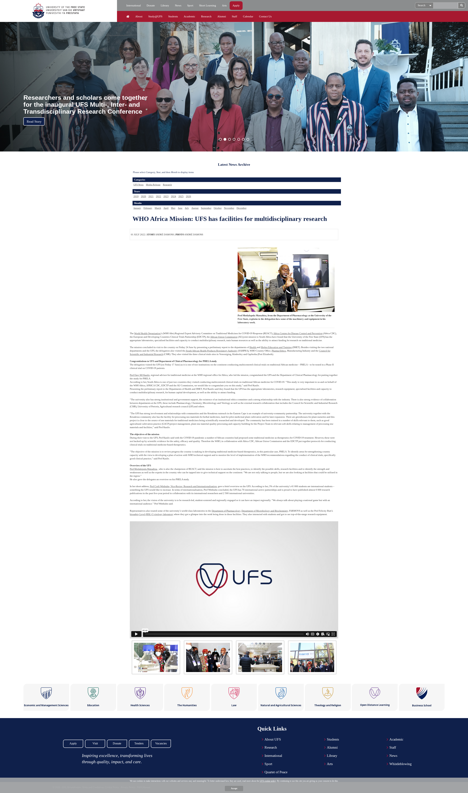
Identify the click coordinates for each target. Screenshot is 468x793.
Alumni (221, 16)
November (229, 208)
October (218, 208)
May (173, 208)
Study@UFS (155, 16)
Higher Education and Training (276, 347)
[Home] (127, 16)
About (138, 16)
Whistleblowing (400, 764)
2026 (188, 196)
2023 (166, 196)
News (178, 5)
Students (173, 16)
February (148, 208)
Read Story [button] (34, 121)
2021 (151, 196)
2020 (143, 196)
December (241, 208)
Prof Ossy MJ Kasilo (140, 375)
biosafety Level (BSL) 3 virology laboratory (151, 514)
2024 (173, 196)
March (158, 208)
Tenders (139, 743)
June (180, 208)
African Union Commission (223, 336)
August (195, 208)
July (187, 208)
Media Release (153, 184)
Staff (234, 16)
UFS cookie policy (268, 781)
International (133, 5)
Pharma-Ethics (279, 350)
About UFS (273, 739)
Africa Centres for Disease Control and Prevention (297, 333)
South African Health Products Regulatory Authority (211, 350)
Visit (95, 743)
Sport (190, 5)
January (137, 208)
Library (165, 5)
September (206, 208)
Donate (151, 5)
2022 (158, 196)
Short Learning (207, 5)
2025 (181, 196)
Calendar (248, 16)
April (166, 208)
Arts (224, 5)
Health (253, 347)
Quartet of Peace (276, 772)
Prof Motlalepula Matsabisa (143, 469)
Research (206, 16)
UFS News (138, 184)
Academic (189, 16)
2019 (136, 196)
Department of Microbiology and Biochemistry (264, 510)
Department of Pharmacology (226, 510)
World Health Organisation (147, 333)
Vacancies (161, 743)
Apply (236, 5)
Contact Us (265, 16)
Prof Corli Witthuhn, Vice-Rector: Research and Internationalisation (183, 486)
